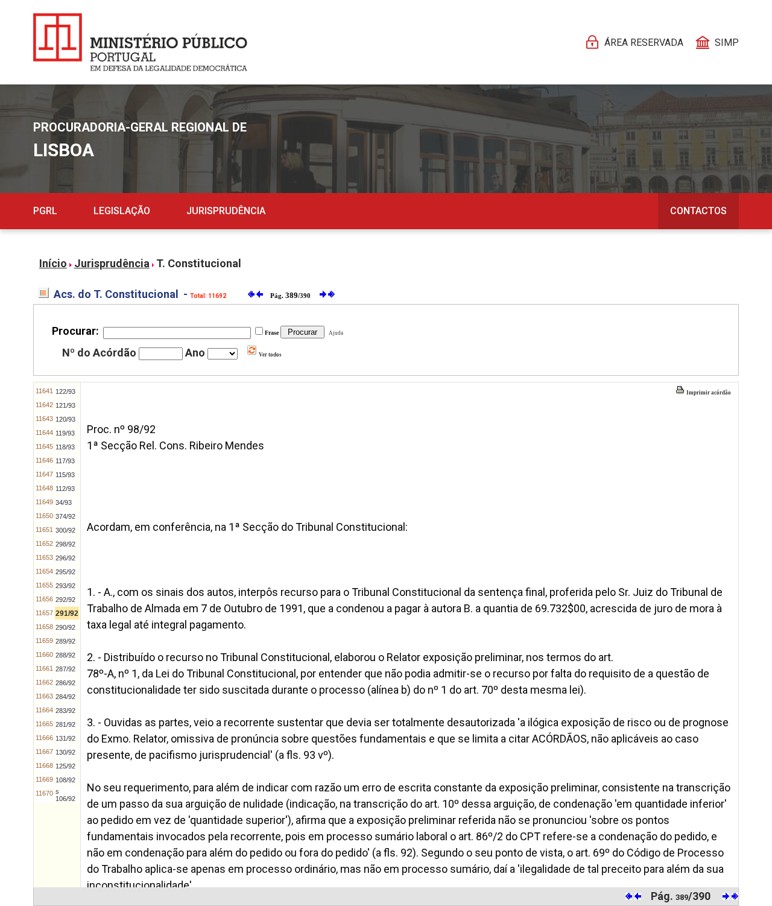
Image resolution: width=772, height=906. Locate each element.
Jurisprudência (225, 211)
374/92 (65, 516)
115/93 (65, 474)
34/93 (63, 502)
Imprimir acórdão (708, 393)
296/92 (65, 558)
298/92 (65, 544)
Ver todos (270, 355)
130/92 (65, 752)
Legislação (121, 211)
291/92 (66, 613)
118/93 (65, 447)
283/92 (65, 710)
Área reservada (643, 42)
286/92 (65, 682)
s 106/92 (65, 795)
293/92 (65, 585)
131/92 (65, 738)
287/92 (65, 669)
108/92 (65, 780)
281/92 (65, 724)
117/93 (65, 460)
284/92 (65, 696)
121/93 (65, 405)
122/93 (65, 391)
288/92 (65, 655)
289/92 (65, 641)
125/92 (65, 766)
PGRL (45, 211)
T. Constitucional (198, 263)
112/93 (65, 488)
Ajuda (334, 333)
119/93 (65, 433)
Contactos (698, 211)
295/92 (65, 571)
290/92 (65, 627)
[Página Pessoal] (140, 42)
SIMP (727, 42)
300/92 (65, 530)
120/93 (65, 419)
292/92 (65, 599)
